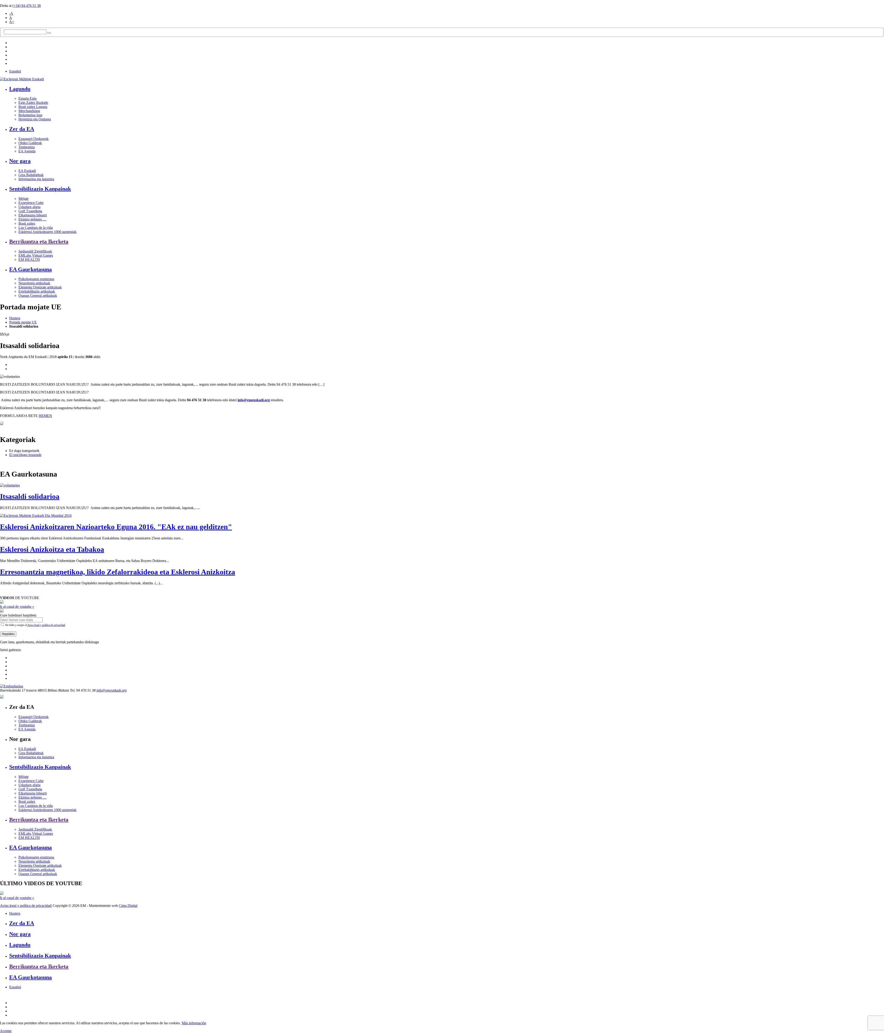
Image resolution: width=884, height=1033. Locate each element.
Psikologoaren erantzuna (36, 279)
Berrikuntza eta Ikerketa (38, 241)
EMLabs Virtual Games (35, 255)
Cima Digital (128, 906)
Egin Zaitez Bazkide (33, 103)
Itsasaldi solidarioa (29, 496)
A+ (11, 22)
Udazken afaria (29, 207)
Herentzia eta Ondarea (34, 119)
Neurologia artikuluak (34, 283)
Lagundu (19, 89)
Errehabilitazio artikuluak (36, 291)
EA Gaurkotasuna (30, 269)
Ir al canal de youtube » (17, 606)
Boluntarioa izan (30, 115)
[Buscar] (49, 33)
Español (15, 71)
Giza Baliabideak (31, 175)
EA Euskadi (27, 171)
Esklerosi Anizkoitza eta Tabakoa (52, 549)
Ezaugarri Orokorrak (33, 139)
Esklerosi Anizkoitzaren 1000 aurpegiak (47, 232)
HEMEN (45, 416)
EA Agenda (26, 151)
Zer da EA (21, 129)
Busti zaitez (26, 223)
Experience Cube (31, 203)
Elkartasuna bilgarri (32, 215)
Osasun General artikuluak (37, 295)
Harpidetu (8, 634)
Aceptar (6, 1031)
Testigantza (26, 147)
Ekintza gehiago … (32, 219)
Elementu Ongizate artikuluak (40, 287)
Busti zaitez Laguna (32, 107)
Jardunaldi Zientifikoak (35, 251)
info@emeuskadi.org (254, 400)
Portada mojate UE (23, 322)
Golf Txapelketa (30, 211)
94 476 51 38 (26, 6)
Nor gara (20, 161)
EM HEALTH (29, 260)
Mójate (23, 199)
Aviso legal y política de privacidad (46, 625)
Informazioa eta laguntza (36, 179)
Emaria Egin (27, 98)
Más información (194, 1023)
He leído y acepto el (35, 625)
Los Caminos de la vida (35, 228)
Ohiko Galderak (30, 143)
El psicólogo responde (25, 455)
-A (11, 13)
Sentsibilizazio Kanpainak (40, 189)
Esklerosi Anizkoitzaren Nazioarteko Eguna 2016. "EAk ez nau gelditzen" (116, 527)
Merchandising (29, 111)
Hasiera (14, 318)
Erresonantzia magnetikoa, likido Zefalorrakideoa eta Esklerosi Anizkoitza (117, 572)
